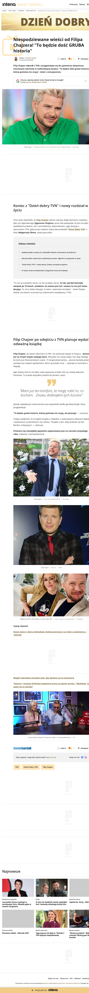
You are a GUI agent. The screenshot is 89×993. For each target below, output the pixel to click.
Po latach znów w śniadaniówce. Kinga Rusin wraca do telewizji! (45, 270)
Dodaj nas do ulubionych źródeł (42, 82)
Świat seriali (12, 10)
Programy (21, 10)
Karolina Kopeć (30, 58)
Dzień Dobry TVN (31, 10)
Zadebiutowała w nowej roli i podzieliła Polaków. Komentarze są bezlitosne (49, 252)
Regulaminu (45, 983)
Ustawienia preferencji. (73, 983)
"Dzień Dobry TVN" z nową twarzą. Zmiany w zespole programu (44, 264)
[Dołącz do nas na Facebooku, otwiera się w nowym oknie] (82, 757)
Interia (4, 10)
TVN (17, 767)
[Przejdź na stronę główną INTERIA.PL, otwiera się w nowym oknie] (9, 4)
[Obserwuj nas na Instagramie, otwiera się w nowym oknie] (85, 757)
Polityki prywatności (59, 983)
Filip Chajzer (48, 767)
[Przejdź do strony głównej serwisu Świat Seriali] (29, 4)
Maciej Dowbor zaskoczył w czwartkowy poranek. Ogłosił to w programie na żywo (51, 258)
